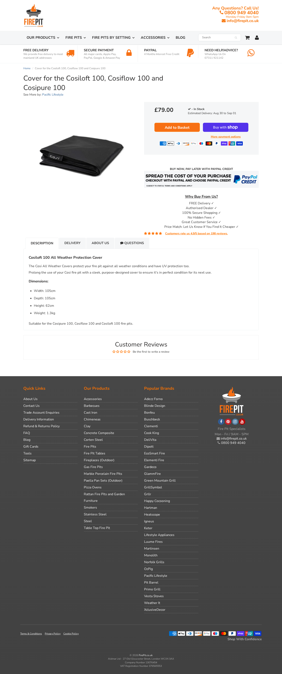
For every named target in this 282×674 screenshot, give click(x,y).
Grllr (147, 494)
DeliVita (150, 440)
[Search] (236, 37)
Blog (180, 37)
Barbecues (92, 406)
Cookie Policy (71, 633)
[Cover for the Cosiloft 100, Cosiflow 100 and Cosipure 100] (80, 155)
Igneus (149, 521)
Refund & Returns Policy (41, 426)
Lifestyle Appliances (159, 535)
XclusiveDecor (154, 609)
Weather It (152, 603)
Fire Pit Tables (94, 453)
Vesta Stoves (154, 596)
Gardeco (150, 467)
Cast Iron (90, 412)
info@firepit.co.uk (243, 20)
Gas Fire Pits (93, 467)
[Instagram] (235, 422)
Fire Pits (73, 37)
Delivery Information (38, 419)
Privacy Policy (52, 633)
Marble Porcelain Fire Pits (103, 474)
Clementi (151, 426)
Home (27, 68)
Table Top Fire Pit (97, 528)
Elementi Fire (154, 460)
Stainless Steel (95, 514)
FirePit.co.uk (146, 655)
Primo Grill (152, 589)
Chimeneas (92, 419)
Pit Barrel (151, 582)
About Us (100, 243)
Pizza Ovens (93, 487)
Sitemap (29, 460)
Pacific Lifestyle (52, 94)
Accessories (153, 37)
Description (42, 243)
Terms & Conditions (31, 633)
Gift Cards (30, 446)
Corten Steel (93, 440)
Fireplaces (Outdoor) (99, 460)
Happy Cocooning (157, 501)
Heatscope (152, 514)
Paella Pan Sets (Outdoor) (103, 480)
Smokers (90, 507)
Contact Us (31, 406)
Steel (88, 521)
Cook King (151, 433)
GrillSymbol (153, 487)
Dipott (149, 446)
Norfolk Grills (154, 562)
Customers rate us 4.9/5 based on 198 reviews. (196, 233)
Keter (148, 528)
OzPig (148, 569)
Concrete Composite (99, 433)
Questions (133, 243)
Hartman (150, 508)
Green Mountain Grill (160, 480)
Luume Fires (153, 541)
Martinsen (151, 548)
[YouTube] (242, 422)
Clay (87, 426)
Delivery (72, 243)
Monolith (151, 555)
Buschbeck (152, 419)
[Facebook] (221, 422)
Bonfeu (149, 412)
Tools (27, 453)
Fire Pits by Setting (111, 37)
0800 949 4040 (241, 12)
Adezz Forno (153, 399)
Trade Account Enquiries (41, 412)
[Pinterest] (228, 422)
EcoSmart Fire (154, 453)
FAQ (26, 433)
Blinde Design (154, 406)
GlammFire (152, 474)
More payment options (226, 137)
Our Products (41, 37)
